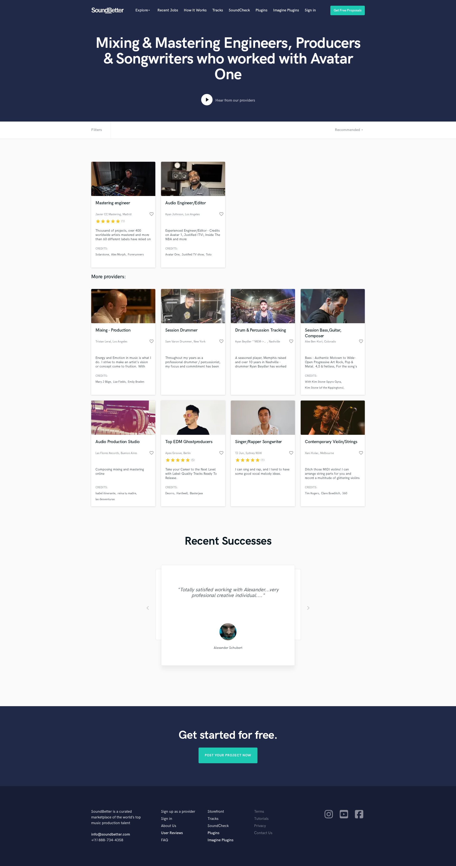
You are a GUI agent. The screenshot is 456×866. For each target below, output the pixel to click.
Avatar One (172, 254)
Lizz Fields (119, 382)
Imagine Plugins (286, 10)
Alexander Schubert (228, 648)
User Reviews (172, 833)
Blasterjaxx (196, 493)
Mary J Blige (103, 382)
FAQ (164, 840)
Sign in (310, 10)
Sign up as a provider (178, 811)
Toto (209, 254)
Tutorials (261, 819)
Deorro (169, 493)
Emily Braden (136, 382)
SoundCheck (239, 10)
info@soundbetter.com (110, 834)
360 (344, 493)
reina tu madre (127, 493)
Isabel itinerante (105, 493)
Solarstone (102, 254)
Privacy (260, 826)
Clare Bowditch (330, 493)
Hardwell (182, 493)
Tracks (217, 10)
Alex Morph (118, 254)
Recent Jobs (167, 10)
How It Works (195, 10)
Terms (259, 811)
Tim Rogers (312, 493)
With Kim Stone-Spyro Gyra (323, 382)
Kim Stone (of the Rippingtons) (324, 388)
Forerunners (136, 254)
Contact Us (263, 833)
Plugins (261, 10)
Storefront (216, 811)
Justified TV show (193, 254)
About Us (168, 826)
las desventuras (105, 499)
